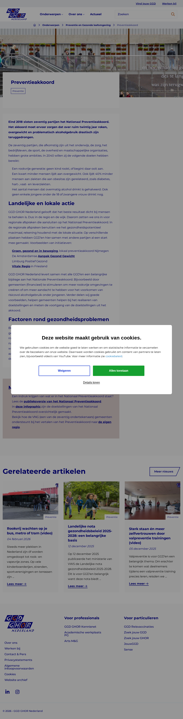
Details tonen (91, 382)
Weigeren (64, 370)
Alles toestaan (118, 370)
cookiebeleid (113, 356)
